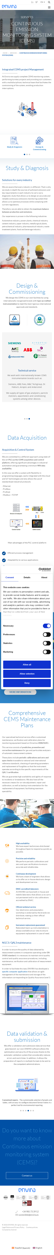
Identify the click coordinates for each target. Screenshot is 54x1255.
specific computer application (15, 971)
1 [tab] (24, 154)
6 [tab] (33, 1110)
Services (13, 53)
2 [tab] (27, 154)
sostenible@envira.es (29, 1215)
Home (5, 53)
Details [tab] (27, 577)
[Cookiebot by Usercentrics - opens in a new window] (39, 569)
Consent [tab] (10, 577)
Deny (27, 683)
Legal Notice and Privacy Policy (13, 1227)
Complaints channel (9, 1230)
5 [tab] (30, 1110)
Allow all (27, 664)
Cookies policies (32, 1227)
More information (20, 692)
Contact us (27, 1175)
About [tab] (44, 577)
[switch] (47, 634)
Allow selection (27, 673)
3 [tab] (29, 154)
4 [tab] (28, 1110)
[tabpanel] (14, 143)
